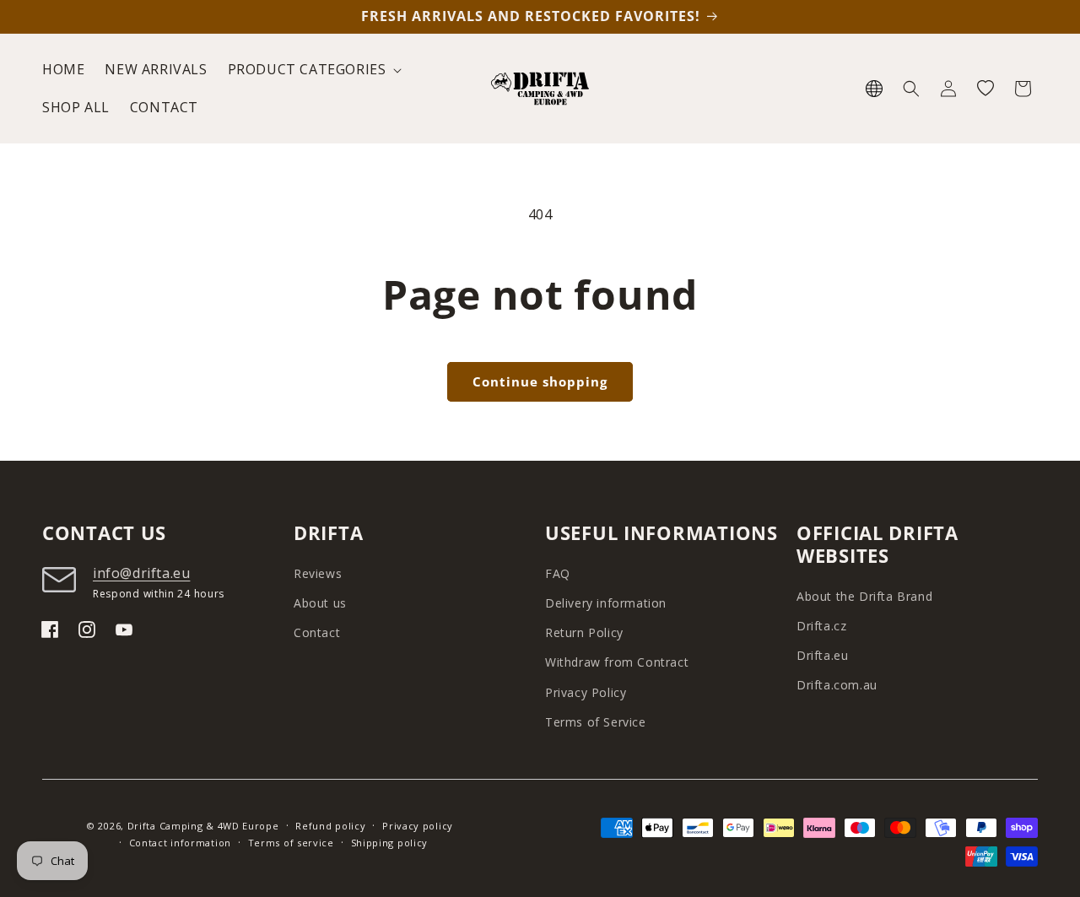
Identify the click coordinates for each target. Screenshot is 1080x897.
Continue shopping (540, 381)
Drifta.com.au (837, 685)
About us (320, 603)
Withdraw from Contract (616, 662)
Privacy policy (417, 825)
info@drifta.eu (141, 573)
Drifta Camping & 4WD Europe (203, 825)
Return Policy (584, 632)
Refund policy (330, 825)
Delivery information (606, 603)
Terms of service (291, 842)
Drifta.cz (821, 626)
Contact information (180, 842)
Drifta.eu (822, 655)
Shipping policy (390, 842)
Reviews (318, 573)
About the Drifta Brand (864, 596)
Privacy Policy (585, 692)
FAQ (557, 573)
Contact (317, 632)
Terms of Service (595, 722)
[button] (313, 70)
